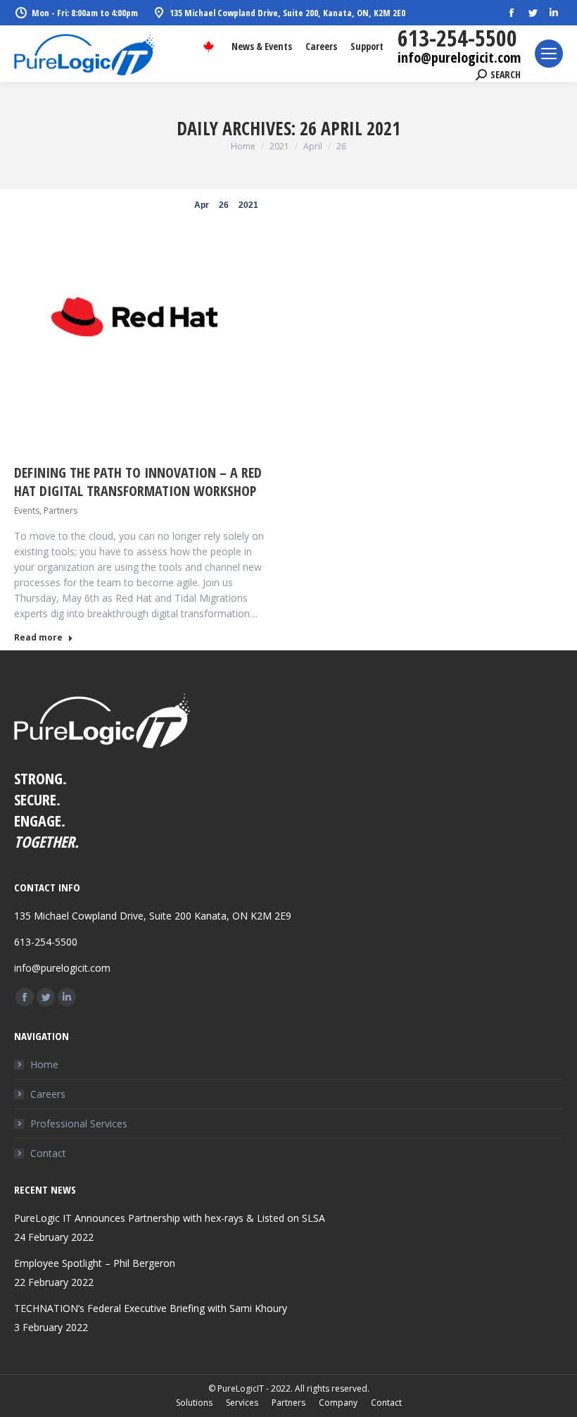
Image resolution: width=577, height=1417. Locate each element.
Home (44, 1064)
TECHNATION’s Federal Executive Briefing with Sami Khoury (150, 1308)
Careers (47, 1094)
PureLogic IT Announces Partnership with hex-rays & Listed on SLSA (169, 1218)
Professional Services (78, 1123)
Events (26, 510)
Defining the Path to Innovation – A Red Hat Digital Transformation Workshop (138, 481)
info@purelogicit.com (459, 57)
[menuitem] (262, 46)
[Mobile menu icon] (549, 53)
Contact (48, 1153)
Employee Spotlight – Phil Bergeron (94, 1263)
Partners (60, 510)
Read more (38, 637)
